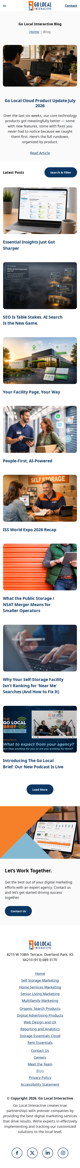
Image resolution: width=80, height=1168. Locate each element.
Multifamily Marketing (40, 1000)
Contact (71, 6)
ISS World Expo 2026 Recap (29, 529)
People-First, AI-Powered (27, 461)
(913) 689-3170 (45, 959)
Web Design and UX (40, 1022)
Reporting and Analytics (40, 1029)
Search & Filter (60, 172)
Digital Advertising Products (40, 1015)
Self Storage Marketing (40, 980)
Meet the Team (40, 1064)
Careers (40, 1057)
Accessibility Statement (40, 1084)
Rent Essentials (40, 1042)
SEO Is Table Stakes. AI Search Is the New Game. (33, 320)
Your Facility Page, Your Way (31, 392)
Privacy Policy (40, 1077)
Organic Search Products (40, 1008)
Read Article (40, 153)
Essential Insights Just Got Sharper (29, 245)
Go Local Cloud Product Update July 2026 (40, 103)
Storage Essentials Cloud (40, 1035)
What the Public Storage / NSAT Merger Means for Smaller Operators (28, 604)
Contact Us (18, 911)
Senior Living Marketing (40, 993)
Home (34, 31)
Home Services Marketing (40, 987)
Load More (40, 789)
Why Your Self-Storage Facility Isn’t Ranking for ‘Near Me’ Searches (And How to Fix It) (33, 685)
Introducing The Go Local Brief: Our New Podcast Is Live (33, 763)
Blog (40, 1070)
